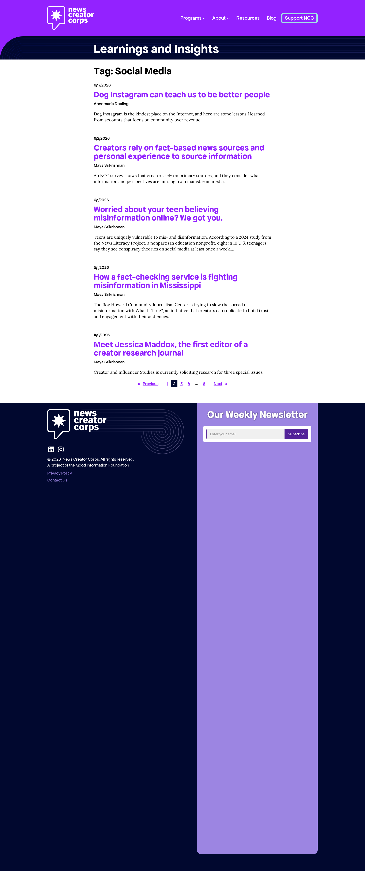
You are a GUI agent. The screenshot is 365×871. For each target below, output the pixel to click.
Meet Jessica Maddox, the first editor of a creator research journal (171, 348)
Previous (148, 383)
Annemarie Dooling (111, 103)
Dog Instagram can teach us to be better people (182, 94)
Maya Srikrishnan (109, 165)
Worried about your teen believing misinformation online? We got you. (158, 213)
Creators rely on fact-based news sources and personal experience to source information (179, 151)
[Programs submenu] (204, 18)
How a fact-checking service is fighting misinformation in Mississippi (166, 281)
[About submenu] (228, 18)
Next (220, 383)
